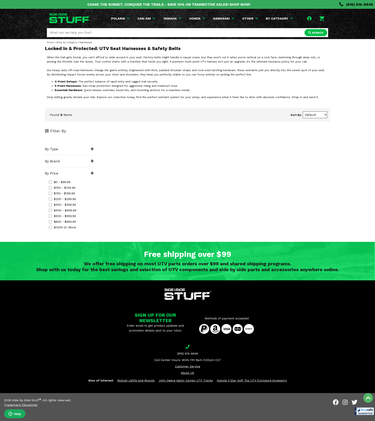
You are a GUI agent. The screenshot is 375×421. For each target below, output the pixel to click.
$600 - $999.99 (65, 221)
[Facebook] (336, 402)
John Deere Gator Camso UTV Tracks (186, 380)
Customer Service (187, 366)
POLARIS (118, 18)
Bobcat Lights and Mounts (136, 380)
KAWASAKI (221, 18)
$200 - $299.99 (65, 199)
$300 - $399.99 (65, 204)
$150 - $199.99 (64, 193)
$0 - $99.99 (62, 182)
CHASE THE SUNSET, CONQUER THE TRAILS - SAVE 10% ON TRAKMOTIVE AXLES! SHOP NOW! (168, 4)
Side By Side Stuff (26, 400)
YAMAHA (170, 18)
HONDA (195, 18)
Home (50, 42)
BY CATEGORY (277, 18)
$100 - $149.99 (64, 187)
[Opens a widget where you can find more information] (14, 414)
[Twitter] (354, 402)
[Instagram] (345, 402)
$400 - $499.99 (65, 210)
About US (187, 373)
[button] (364, 411)
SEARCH (317, 32)
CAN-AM (144, 18)
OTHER (247, 18)
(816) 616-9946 (359, 4)
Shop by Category (66, 42)
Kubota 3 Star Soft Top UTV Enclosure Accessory (252, 380)
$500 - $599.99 (65, 216)
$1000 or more (65, 227)
